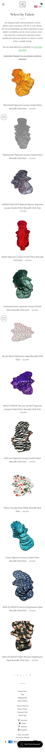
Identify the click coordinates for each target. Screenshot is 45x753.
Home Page (22, 715)
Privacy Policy (22, 709)
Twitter (23, 723)
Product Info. (22, 691)
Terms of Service (22, 706)
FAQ (22, 695)
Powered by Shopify (22, 737)
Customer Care (22, 712)
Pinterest (23, 727)
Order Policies (22, 701)
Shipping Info (22, 698)
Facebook (23, 720)
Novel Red (25, 735)
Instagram (23, 730)
